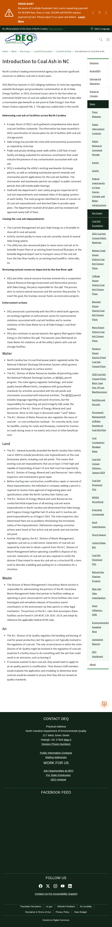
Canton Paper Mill (99, 545)
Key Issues (25, 51)
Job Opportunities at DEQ (58, 770)
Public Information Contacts (98, 129)
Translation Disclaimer (30, 906)
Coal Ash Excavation (43, 51)
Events (95, 162)
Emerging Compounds (98, 512)
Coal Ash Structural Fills (97, 485)
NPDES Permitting (97, 500)
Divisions (94, 63)
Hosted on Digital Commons (56, 920)
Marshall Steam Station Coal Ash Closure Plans (98, 310)
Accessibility (86, 906)
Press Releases (96, 114)
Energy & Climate (94, 94)
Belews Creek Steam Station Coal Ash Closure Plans (98, 259)
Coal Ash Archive (63, 51)
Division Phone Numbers (56, 744)
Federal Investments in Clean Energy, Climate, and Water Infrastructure (99, 192)
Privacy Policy (62, 912)
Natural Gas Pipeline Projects (98, 577)
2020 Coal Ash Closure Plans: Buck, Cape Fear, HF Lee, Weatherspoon (99, 383)
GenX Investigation (99, 524)
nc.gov (49, 906)
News (14, 51)
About (93, 664)
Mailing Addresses (56, 757)
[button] (98, 39)
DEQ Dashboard (97, 654)
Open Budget (80, 912)
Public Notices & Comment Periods (97, 148)
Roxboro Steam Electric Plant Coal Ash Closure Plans (99, 357)
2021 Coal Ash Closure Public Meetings (99, 238)
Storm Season (99, 535)
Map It (67, 739)
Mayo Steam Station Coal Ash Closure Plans (98, 334)
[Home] (21, 35)
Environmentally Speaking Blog (100, 627)
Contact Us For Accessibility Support (56, 893)
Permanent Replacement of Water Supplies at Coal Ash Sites (99, 421)
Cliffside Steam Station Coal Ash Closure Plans (98, 285)
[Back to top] (104, 704)
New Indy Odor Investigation (99, 594)
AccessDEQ (95, 71)
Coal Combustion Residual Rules (98, 445)
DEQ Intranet (58, 779)
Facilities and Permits (98, 402)
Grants (95, 170)
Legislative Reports (97, 642)
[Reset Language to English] (92, 29)
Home (5, 51)
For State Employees (58, 775)
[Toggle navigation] (108, 39)
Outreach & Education (95, 81)
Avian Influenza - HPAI (97, 610)
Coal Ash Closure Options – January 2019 (98, 466)
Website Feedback (66, 906)
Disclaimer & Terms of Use (38, 912)
